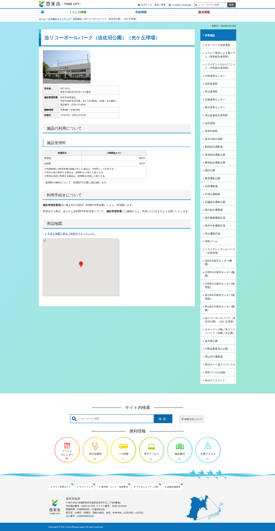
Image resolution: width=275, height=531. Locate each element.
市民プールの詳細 (215, 372)
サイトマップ (86, 487)
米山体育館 (211, 91)
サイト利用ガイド (62, 487)
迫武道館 (210, 123)
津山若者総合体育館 (216, 115)
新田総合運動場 (214, 146)
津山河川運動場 (214, 356)
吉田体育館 (211, 83)
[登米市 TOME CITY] (60, 4)
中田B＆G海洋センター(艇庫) (220, 274)
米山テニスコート (215, 380)
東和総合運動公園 (215, 162)
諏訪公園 (210, 170)
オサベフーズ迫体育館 (217, 45)
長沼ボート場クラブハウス (220, 364)
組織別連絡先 (173, 487)
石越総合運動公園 (215, 202)
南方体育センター (215, 107)
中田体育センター (215, 76)
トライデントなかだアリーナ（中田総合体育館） (220, 66)
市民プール (211, 241)
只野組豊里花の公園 (216, 348)
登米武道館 (211, 131)
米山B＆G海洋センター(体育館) (220, 297)
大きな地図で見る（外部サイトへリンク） (71, 233)
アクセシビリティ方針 (147, 487)
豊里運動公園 (212, 178)
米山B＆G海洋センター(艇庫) (220, 308)
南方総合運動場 (214, 209)
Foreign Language (182, 5)
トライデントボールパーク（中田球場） (220, 251)
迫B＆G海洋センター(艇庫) (218, 262)
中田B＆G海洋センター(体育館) (220, 285)
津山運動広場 (212, 233)
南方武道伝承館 (214, 139)
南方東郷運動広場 (215, 217)
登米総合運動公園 (215, 154)
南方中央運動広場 (215, 225)
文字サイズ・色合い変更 (153, 5)
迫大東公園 (211, 341)
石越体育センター (215, 99)
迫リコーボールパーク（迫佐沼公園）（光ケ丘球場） (220, 320)
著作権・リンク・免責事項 (114, 487)
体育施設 (77, 19)
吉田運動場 (211, 186)
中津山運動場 (212, 194)
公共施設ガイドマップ (59, 19)
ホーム (42, 19)
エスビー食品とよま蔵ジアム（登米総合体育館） (220, 55)
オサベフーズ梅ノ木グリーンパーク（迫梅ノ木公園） (220, 331)
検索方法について (193, 419)
